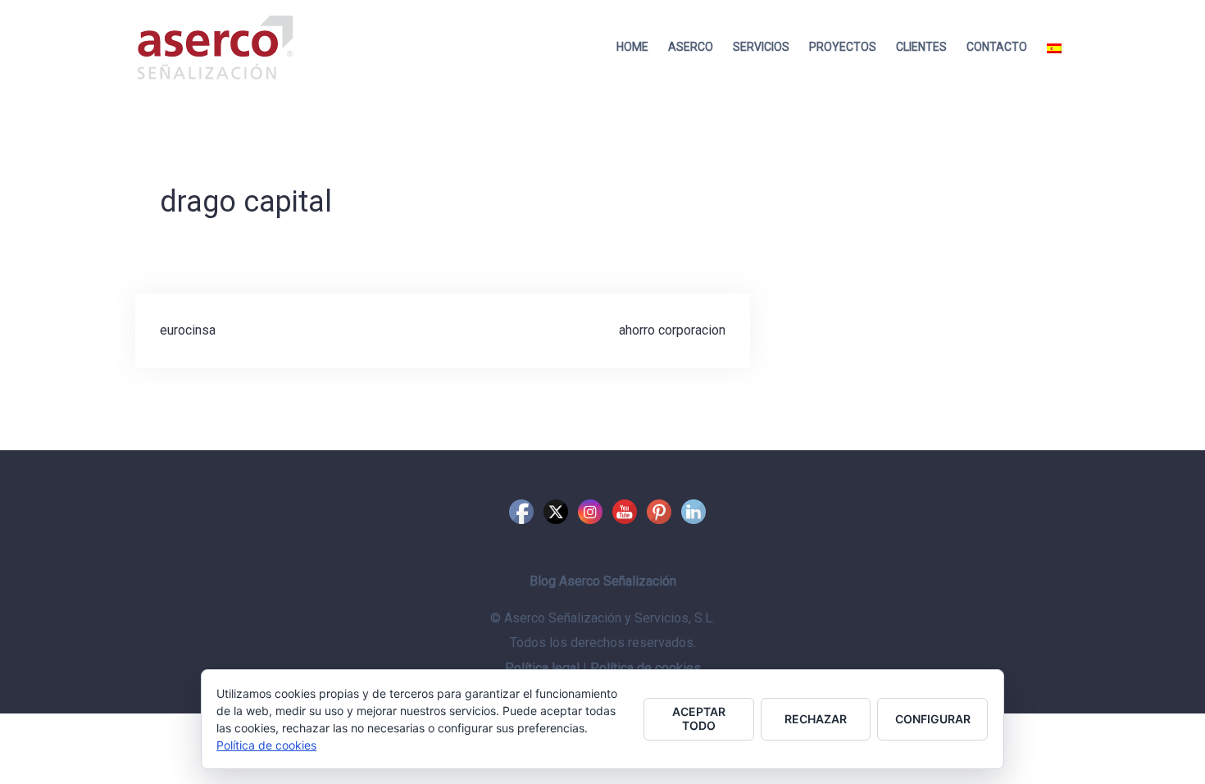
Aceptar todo (698, 718)
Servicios (761, 46)
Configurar (933, 719)
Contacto (996, 46)
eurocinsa (188, 330)
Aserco (690, 46)
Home (632, 46)
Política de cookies (645, 668)
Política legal (542, 668)
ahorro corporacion (672, 330)
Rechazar (815, 719)
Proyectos (842, 46)
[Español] (1054, 47)
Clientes (921, 46)
